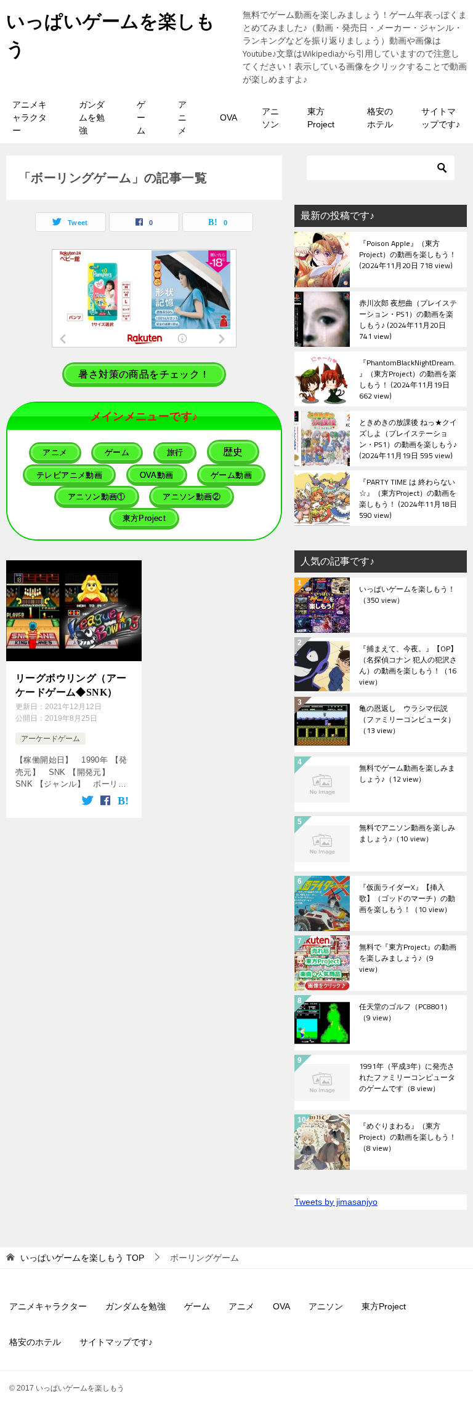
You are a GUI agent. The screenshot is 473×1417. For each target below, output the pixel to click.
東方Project (320, 117)
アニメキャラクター (29, 117)
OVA (228, 117)
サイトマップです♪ (440, 117)
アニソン (270, 117)
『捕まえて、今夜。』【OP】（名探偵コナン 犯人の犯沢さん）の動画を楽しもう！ (408, 664)
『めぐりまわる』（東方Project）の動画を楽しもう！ (407, 1138)
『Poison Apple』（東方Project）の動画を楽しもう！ (407, 255)
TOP (82, 1258)
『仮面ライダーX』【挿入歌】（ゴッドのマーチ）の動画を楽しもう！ (407, 899)
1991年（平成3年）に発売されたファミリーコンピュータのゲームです (407, 1078)
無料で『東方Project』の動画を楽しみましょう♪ (407, 959)
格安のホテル (380, 117)
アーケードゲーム (50, 738)
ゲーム (141, 117)
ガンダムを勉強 (92, 117)
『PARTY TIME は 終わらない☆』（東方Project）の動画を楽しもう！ (408, 498)
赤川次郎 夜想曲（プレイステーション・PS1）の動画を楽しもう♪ (408, 319)
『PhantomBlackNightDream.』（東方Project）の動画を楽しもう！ (407, 378)
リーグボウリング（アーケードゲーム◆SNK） (70, 685)
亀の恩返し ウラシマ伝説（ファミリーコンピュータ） (407, 720)
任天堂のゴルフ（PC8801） (405, 1013)
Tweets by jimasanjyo (336, 1202)
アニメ (182, 117)
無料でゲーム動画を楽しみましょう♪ (407, 774)
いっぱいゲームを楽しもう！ (407, 595)
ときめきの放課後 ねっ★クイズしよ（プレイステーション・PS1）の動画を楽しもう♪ (408, 438)
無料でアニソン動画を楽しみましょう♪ (407, 834)
